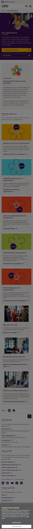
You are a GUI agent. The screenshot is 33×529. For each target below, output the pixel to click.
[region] (16, 516)
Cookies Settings (16, 522)
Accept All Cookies (16, 526)
